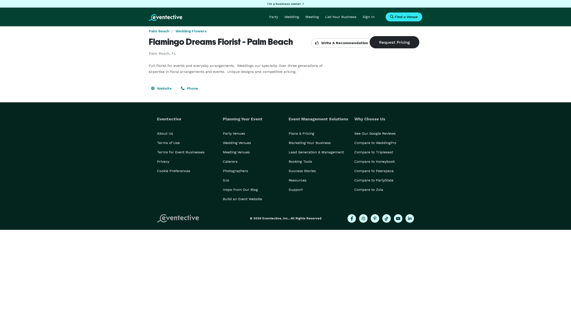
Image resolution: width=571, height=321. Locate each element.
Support (296, 189)
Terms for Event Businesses (181, 152)
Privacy (163, 161)
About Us (165, 133)
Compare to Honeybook (374, 161)
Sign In (368, 17)
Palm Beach (159, 31)
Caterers (230, 161)
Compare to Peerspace (374, 171)
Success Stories (302, 171)
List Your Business (340, 17)
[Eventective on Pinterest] (375, 218)
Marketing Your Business (310, 143)
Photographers (235, 171)
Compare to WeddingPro (375, 143)
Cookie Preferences (173, 171)
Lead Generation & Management (316, 152)
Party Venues (234, 133)
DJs (226, 180)
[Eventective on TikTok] (386, 218)
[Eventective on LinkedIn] (409, 218)
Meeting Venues (236, 152)
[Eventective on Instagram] (363, 218)
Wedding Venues (237, 143)
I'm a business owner (284, 4)
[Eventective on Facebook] (352, 218)
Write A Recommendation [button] (344, 43)
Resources (297, 180)
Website (164, 88)
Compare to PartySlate (373, 180)
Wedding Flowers (191, 31)
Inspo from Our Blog (240, 189)
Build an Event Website (242, 199)
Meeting (312, 17)
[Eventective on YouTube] (398, 218)
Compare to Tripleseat (373, 152)
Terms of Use (168, 143)
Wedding (291, 17)
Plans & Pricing (301, 133)
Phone (192, 88)
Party (273, 17)
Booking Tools (300, 161)
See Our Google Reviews (375, 133)
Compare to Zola (368, 189)
